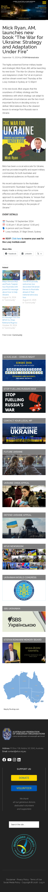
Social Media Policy (11, 882)
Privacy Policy (23, 879)
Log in (42, 882)
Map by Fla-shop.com (11, 709)
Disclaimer (10, 879)
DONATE (24, 777)
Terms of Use (36, 879)
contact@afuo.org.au (17, 751)
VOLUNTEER (24, 788)
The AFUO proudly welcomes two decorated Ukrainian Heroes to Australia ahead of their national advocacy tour (31, 289)
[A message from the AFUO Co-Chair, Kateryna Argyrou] (11, 311)
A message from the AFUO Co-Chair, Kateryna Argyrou (11, 320)
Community (17, 335)
